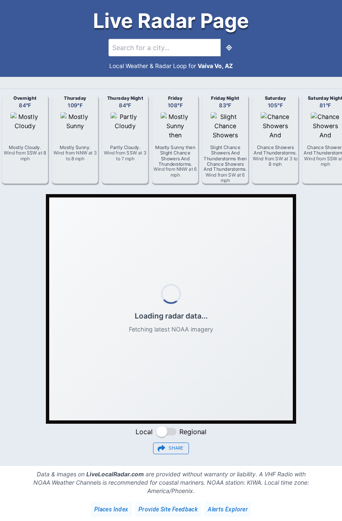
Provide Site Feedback (168, 509)
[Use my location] (229, 47)
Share (176, 448)
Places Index (111, 509)
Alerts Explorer (228, 509)
